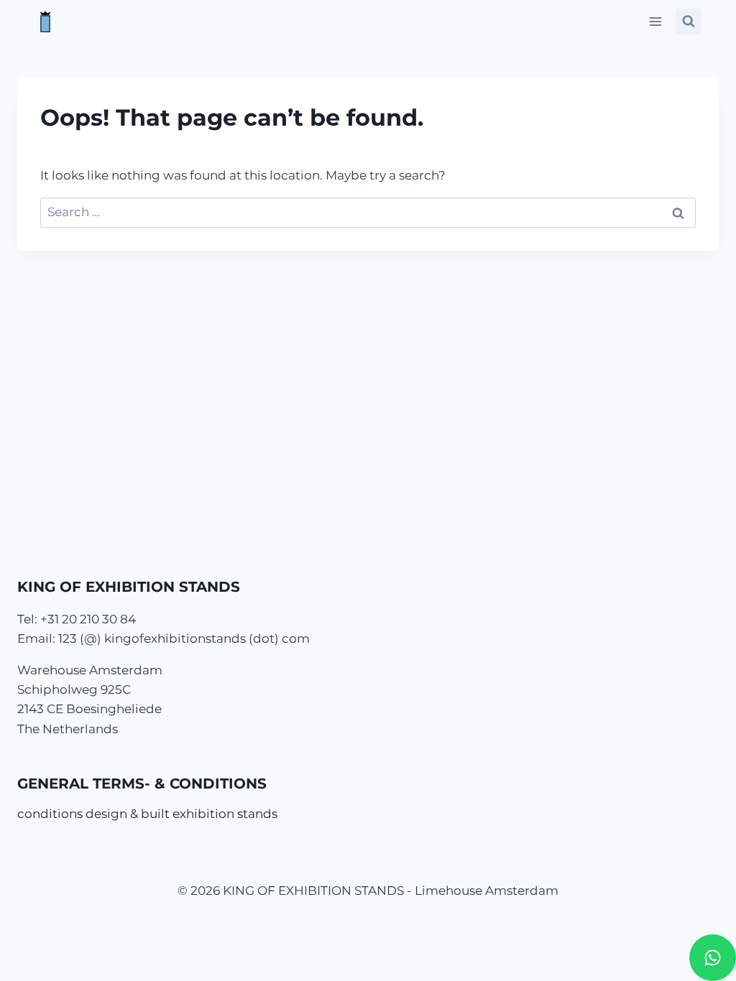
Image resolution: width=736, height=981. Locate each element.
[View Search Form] (689, 21)
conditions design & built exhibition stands (147, 813)
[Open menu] (655, 21)
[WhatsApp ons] (712, 957)
